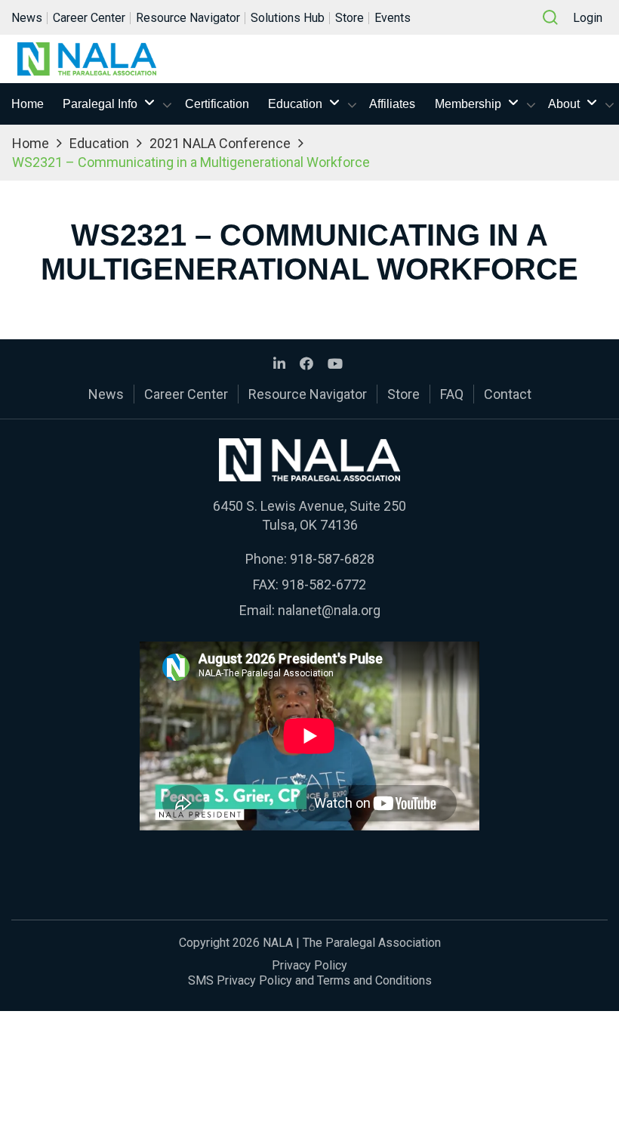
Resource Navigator (188, 18)
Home (27, 103)
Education (295, 103)
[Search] (550, 17)
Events (392, 18)
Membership (468, 103)
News (26, 18)
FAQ (451, 394)
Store (349, 18)
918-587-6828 (332, 559)
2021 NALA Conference (220, 143)
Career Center (89, 18)
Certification (217, 103)
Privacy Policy (309, 965)
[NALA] (86, 59)
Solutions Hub (288, 18)
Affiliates (392, 103)
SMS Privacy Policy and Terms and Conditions (310, 980)
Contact (507, 394)
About (564, 103)
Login (587, 18)
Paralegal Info (100, 103)
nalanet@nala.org (329, 610)
